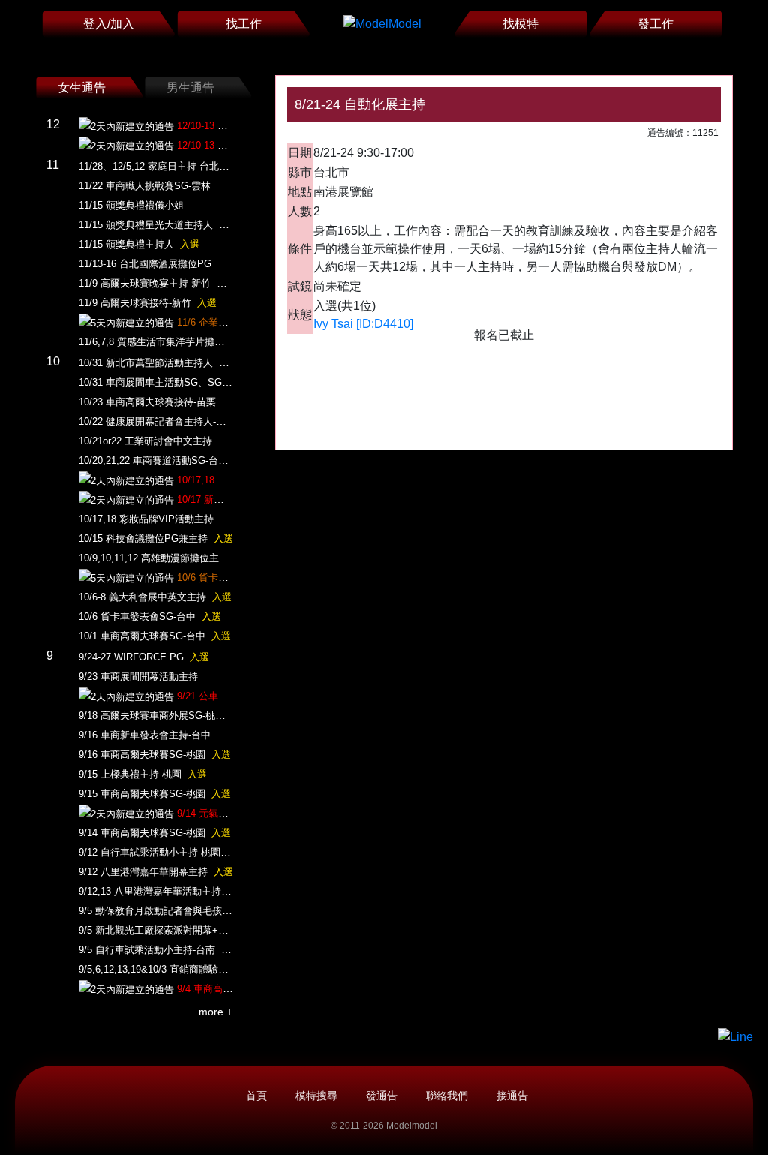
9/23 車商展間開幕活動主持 (138, 676)
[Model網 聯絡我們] (735, 1036)
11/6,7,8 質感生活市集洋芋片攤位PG (158, 341)
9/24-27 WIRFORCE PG (144, 657)
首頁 (256, 1096)
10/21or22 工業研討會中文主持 (145, 441)
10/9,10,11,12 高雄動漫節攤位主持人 (171, 558)
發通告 (382, 1096)
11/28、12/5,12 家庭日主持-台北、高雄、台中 (191, 166)
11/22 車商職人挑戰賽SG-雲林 (145, 185)
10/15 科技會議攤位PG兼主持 (156, 538)
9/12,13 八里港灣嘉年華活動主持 (163, 891)
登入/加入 (108, 23)
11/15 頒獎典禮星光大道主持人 (158, 224)
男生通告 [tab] (190, 87)
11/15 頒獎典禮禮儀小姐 (131, 205)
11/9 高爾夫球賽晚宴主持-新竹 (157, 283)
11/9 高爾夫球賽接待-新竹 (148, 302)
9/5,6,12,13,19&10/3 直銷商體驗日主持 (176, 969)
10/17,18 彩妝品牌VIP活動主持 (146, 519)
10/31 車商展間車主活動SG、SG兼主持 (165, 382)
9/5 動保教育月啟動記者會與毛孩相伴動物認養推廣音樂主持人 (226, 910)
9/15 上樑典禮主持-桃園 (143, 774)
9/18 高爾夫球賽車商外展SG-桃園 (164, 715)
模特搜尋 (317, 1096)
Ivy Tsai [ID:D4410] (363, 323)
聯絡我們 (447, 1096)
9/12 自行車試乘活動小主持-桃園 (162, 852)
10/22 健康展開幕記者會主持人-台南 (157, 421)
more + (215, 1012)
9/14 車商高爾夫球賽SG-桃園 (155, 832)
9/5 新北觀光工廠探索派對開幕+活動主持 (181, 930)
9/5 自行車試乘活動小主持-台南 (160, 949)
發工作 (656, 23)
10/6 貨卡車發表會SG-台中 (150, 616)
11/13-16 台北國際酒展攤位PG (145, 263)
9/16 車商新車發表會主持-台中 (145, 735)
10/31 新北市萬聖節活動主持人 (158, 362)
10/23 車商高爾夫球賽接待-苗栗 (147, 402)
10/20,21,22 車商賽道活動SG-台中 (166, 460)
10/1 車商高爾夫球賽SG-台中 (155, 636)
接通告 (512, 1096)
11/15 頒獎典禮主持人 (139, 244)
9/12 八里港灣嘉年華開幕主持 (156, 871)
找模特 (520, 23)
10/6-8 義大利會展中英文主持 (155, 597)
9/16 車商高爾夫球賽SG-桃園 (155, 754)
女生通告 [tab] (82, 87)
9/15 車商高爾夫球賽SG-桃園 (155, 793)
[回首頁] (383, 23)
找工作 (244, 23)
